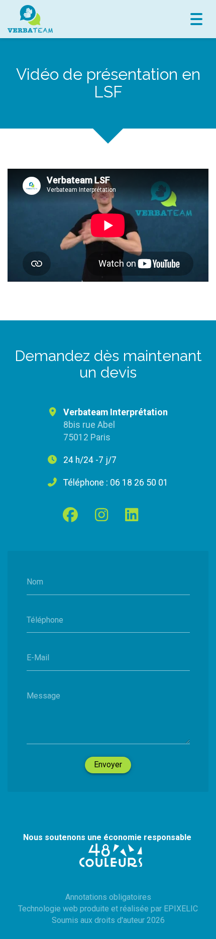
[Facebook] (70, 514)
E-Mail (38, 657)
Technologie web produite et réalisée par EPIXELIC (108, 908)
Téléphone (45, 619)
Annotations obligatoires (108, 897)
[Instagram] (101, 514)
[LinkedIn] (131, 514)
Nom (35, 581)
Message (43, 695)
